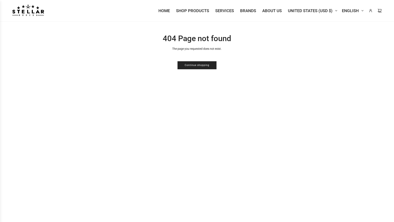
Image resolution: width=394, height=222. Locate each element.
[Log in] (370, 10)
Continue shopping (197, 65)
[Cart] (379, 10)
